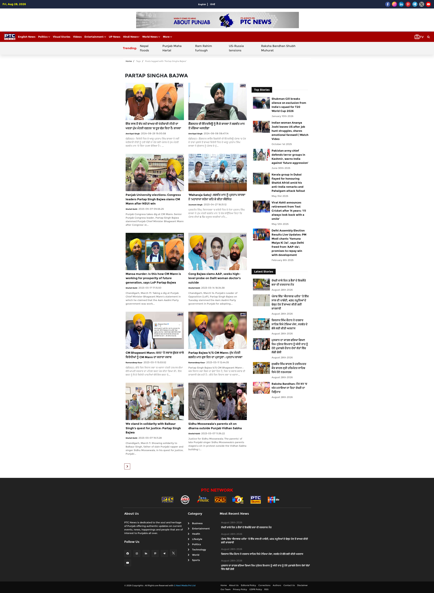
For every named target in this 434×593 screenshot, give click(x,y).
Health (196, 533)
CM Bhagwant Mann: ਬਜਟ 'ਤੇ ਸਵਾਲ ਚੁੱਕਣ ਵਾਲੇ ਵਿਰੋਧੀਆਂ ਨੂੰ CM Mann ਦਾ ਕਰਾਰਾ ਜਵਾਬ (155, 355)
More (166, 36)
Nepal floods (144, 48)
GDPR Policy (255, 589)
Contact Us (289, 585)
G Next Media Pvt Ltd (184, 585)
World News (150, 36)
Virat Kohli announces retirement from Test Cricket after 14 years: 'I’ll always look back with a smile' (289, 210)
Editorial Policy (248, 585)
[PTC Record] (185, 499)
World (195, 554)
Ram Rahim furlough (203, 48)
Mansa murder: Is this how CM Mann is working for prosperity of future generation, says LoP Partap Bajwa (153, 278)
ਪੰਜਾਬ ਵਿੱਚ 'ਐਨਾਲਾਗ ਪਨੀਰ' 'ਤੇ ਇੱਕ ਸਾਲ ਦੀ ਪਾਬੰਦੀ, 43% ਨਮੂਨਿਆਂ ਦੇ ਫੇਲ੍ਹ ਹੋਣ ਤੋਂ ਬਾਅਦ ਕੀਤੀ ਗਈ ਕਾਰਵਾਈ (290, 302)
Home (129, 61)
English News (26, 36)
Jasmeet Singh (195, 204)
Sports (196, 560)
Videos (77, 36)
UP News (114, 36)
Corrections (264, 585)
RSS (266, 589)
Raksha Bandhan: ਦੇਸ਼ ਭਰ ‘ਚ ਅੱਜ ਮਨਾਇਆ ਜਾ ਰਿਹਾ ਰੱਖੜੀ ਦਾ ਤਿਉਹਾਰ (289, 388)
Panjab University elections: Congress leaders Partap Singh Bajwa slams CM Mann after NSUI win (153, 199)
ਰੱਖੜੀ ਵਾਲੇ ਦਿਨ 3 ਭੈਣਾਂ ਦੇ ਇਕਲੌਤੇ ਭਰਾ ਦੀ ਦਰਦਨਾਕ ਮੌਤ (289, 282)
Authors (277, 585)
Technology (199, 549)
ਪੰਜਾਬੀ (212, 4)
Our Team (226, 589)
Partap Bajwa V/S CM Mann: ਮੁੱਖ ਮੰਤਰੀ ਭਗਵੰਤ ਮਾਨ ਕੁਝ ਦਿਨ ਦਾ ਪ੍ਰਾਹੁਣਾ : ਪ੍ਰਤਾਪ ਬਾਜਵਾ (215, 355)
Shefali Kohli (131, 209)
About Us (234, 585)
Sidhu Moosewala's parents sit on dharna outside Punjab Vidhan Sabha (215, 426)
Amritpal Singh (133, 133)
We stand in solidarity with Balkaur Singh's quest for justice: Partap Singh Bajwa (153, 428)
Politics (43, 36)
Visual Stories (61, 36)
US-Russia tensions (236, 48)
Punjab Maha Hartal (172, 48)
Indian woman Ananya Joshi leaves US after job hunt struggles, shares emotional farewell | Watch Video (290, 131)
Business (197, 523)
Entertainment (94, 36)
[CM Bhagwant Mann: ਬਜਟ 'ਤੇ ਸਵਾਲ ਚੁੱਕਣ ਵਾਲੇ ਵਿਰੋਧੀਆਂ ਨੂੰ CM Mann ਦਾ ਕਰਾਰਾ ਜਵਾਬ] (155, 330)
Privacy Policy (240, 589)
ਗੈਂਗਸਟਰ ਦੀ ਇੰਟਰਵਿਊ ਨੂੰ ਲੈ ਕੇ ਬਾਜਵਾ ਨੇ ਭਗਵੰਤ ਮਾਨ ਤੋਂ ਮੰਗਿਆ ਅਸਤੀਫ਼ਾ (216, 126)
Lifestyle (197, 539)
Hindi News (130, 36)
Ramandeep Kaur (134, 362)
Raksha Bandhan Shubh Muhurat (278, 48)
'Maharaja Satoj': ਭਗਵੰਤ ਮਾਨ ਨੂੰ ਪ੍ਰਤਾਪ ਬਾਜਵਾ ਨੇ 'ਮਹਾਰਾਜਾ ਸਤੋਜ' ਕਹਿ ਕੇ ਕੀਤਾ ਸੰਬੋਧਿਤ (216, 197)
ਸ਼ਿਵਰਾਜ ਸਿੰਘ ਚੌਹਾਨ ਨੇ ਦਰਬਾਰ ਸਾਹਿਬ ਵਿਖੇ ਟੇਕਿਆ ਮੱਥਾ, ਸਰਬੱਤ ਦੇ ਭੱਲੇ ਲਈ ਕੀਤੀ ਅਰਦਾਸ (290, 324)
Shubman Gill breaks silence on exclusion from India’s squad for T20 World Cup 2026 (289, 105)
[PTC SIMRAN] (255, 499)
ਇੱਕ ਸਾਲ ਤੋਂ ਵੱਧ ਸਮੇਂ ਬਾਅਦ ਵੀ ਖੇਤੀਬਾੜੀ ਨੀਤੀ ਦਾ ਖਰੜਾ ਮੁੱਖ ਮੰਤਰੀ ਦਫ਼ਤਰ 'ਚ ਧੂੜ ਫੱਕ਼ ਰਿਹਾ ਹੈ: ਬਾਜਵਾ (153, 126)
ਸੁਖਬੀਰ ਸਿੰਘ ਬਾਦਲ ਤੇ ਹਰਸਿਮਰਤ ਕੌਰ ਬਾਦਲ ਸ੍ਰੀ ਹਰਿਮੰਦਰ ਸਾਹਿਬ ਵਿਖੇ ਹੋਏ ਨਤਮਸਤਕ (289, 368)
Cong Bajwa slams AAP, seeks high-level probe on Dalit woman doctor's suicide (214, 278)
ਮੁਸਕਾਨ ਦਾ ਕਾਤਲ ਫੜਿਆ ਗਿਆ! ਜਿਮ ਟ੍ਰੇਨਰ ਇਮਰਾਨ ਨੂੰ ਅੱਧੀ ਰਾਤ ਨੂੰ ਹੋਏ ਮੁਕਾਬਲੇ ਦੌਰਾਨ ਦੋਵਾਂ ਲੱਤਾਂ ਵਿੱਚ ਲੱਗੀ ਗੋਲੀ (290, 346)
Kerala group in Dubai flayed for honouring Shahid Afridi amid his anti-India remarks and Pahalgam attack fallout (288, 182)
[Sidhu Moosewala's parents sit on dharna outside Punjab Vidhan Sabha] (217, 401)
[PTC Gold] (220, 499)
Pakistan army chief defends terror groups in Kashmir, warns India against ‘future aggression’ (290, 156)
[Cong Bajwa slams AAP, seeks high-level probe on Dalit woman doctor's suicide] (217, 251)
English (202, 4)
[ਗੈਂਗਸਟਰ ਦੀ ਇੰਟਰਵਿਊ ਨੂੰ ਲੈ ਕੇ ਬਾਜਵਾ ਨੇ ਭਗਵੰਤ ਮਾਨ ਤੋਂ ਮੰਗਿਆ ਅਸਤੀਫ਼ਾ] (217, 101)
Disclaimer (302, 585)
